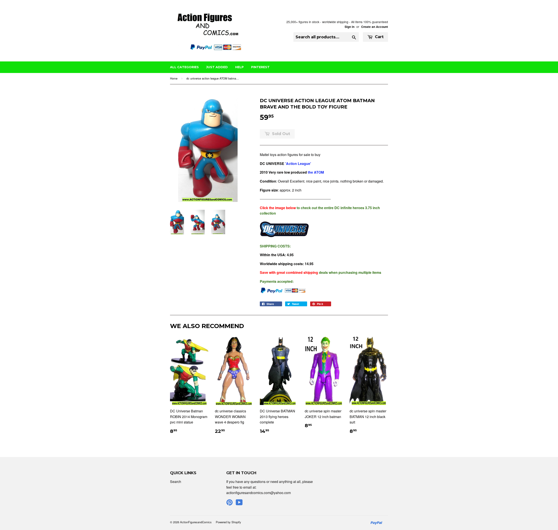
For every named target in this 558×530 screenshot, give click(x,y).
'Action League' (297, 163)
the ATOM (316, 172)
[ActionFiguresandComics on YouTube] (239, 503)
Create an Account (374, 27)
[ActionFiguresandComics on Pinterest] (229, 503)
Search (175, 481)
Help (239, 67)
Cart (379, 36)
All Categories (184, 67)
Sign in (349, 27)
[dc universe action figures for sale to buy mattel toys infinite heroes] (284, 237)
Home (173, 78)
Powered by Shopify (228, 522)
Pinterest (260, 67)
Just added (217, 67)
